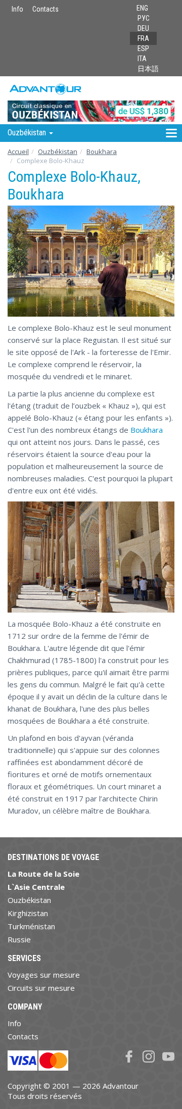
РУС (144, 18)
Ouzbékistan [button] (28, 132)
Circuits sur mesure (41, 988)
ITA (142, 59)
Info (17, 9)
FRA (143, 38)
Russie (19, 939)
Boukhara (101, 151)
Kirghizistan (28, 913)
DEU (143, 28)
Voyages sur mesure (44, 975)
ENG (142, 8)
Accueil (18, 151)
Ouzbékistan (57, 151)
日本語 (148, 69)
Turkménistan (31, 926)
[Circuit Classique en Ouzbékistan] (91, 100)
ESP (143, 48)
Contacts (45, 9)
